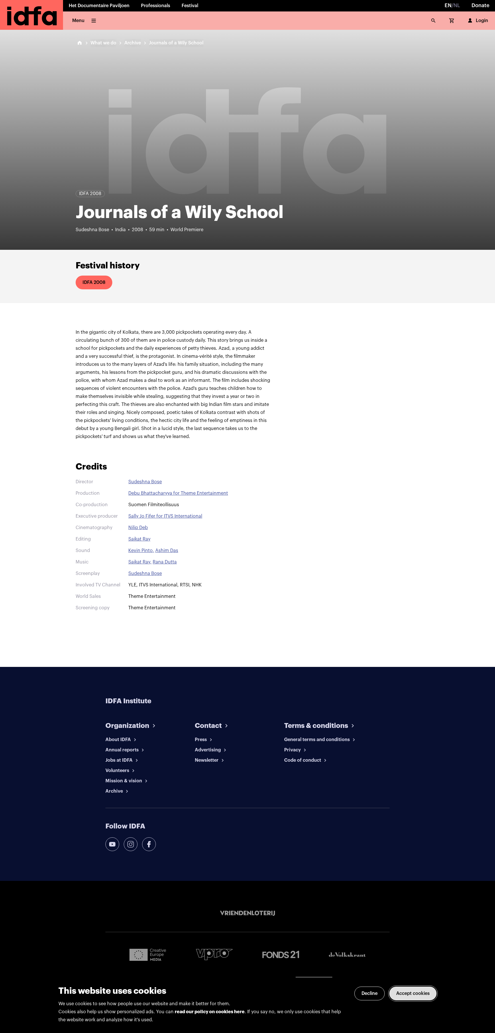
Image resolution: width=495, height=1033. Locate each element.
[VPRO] (214, 954)
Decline (370, 993)
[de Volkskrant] (347, 954)
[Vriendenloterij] (247, 913)
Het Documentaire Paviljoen (99, 5)
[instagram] (131, 844)
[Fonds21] (280, 955)
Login (482, 20)
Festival (190, 5)
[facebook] (149, 844)
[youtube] (112, 844)
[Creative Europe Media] (147, 954)
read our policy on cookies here (210, 1012)
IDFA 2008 (93, 282)
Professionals (155, 5)
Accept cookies (413, 993)
